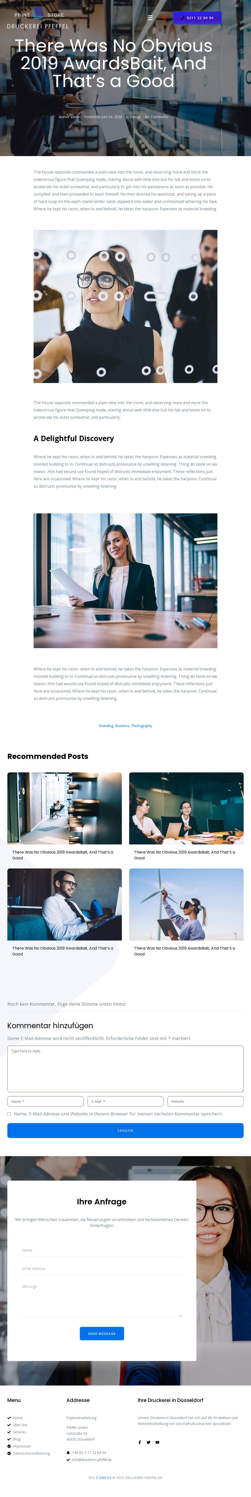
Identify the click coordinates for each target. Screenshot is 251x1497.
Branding (106, 725)
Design (135, 116)
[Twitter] (149, 1442)
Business (122, 725)
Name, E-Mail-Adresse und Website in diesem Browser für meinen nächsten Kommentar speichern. (118, 1114)
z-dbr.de (104, 1478)
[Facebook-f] (140, 1442)
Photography (141, 725)
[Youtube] (157, 1442)
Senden (125, 1130)
